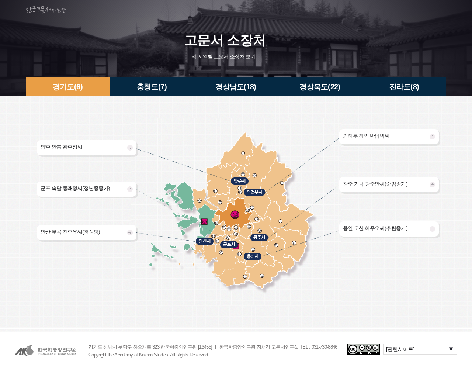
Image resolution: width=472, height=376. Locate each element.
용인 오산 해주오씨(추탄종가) (375, 228)
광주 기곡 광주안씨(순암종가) (375, 184)
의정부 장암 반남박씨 (366, 136)
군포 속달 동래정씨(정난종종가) (75, 188)
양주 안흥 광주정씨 (61, 147)
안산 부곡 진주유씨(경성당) (70, 232)
